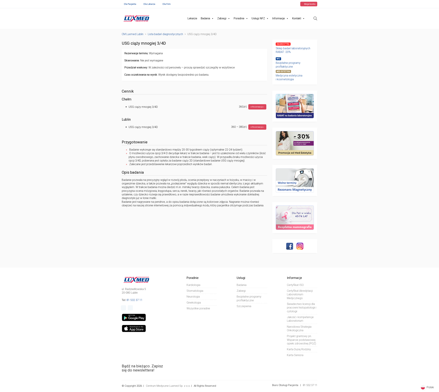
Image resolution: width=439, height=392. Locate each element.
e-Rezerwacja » (257, 107)
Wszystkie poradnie (198, 308)
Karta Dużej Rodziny (299, 349)
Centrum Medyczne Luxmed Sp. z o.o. (168, 385)
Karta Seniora (295, 355)
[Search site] (315, 19)
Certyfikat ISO (295, 285)
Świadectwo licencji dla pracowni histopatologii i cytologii (301, 307)
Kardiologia (193, 285)
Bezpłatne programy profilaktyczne (288, 64)
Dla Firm (167, 4)
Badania (205, 18)
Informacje (278, 18)
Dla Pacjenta (130, 4)
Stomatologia (195, 290)
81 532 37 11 (135, 300)
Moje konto (310, 4)
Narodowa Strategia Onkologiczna (299, 328)
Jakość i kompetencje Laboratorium (300, 319)
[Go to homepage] (136, 18)
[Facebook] (289, 246)
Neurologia (193, 296)
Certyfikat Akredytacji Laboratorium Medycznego (300, 294)
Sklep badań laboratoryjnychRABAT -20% (293, 50)
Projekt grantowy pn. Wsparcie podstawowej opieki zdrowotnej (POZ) (301, 340)
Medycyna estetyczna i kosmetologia (289, 77)
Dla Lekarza (149, 4)
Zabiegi (221, 18)
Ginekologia (194, 302)
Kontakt (296, 18)
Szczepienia (244, 306)
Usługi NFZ (258, 18)
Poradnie (239, 18)
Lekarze (192, 18)
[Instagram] (299, 246)
